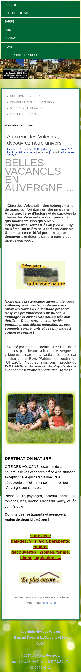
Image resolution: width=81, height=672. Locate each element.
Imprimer (43, 152)
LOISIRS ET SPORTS (24, 113)
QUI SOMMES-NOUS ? (25, 96)
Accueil (11, 4)
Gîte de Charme (17, 13)
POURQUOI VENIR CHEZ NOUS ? (32, 102)
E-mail (55, 152)
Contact (11, 38)
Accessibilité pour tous (24, 55)
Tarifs (9, 21)
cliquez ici (49, 602)
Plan (8, 46)
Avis (8, 30)
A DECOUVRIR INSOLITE (26, 107)
